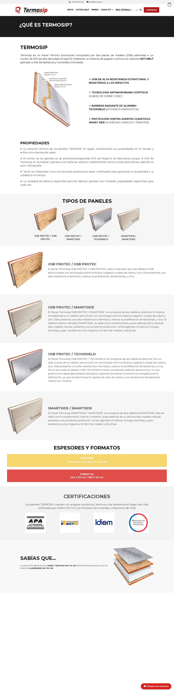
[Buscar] (141, 10)
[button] (169, 4)
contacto (151, 10)
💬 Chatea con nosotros (156, 686)
